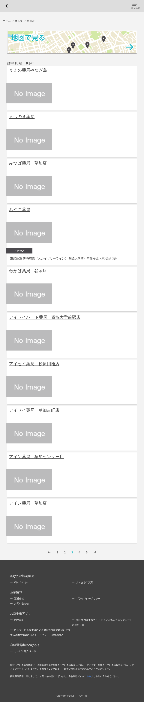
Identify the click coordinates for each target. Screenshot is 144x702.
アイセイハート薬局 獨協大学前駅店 (44, 317)
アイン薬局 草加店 (28, 503)
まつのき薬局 (21, 117)
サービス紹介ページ (25, 651)
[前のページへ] (49, 552)
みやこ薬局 (19, 210)
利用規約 (19, 620)
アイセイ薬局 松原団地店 (34, 364)
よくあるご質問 (84, 582)
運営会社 (19, 598)
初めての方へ (21, 582)
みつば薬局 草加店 (28, 163)
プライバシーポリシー (88, 598)
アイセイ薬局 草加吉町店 (34, 410)
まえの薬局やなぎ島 (28, 70)
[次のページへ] (95, 552)
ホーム (7, 21)
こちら (87, 676)
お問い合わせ (21, 604)
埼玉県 (19, 21)
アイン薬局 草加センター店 (36, 457)
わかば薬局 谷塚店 (28, 271)
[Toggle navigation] (135, 5)
